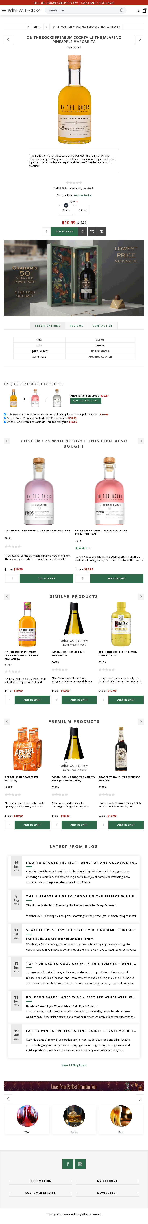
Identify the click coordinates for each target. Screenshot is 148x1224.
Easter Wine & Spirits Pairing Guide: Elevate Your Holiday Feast (81, 1031)
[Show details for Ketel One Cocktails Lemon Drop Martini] (74, 624)
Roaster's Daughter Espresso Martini (72, 778)
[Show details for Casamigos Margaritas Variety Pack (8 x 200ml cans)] (27, 749)
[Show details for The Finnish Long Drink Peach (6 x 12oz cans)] (121, 749)
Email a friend (101, 231)
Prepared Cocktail (100, 356)
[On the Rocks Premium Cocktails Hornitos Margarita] (109, 491)
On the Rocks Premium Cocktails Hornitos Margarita (105, 532)
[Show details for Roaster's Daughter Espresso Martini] (74, 749)
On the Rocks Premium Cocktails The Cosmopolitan (31, 532)
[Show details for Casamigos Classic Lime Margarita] (27, 624)
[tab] (47, 326)
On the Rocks (82, 195)
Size (73, 201)
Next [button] (141, 597)
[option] (39, 520)
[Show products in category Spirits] (74, 1116)
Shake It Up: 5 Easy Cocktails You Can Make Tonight (81, 930)
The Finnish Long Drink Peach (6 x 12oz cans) (121, 778)
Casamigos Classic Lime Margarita (21, 653)
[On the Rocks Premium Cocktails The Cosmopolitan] (39, 491)
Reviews (76, 325)
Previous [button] (7, 597)
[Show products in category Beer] (121, 1116)
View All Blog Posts (74, 1065)
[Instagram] (80, 1164)
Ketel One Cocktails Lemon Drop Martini (71, 653)
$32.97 (105, 395)
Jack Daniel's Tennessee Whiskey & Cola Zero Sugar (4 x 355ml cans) (121, 655)
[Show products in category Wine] (27, 1116)
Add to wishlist (82, 231)
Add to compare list (92, 231)
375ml (100, 339)
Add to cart (64, 231)
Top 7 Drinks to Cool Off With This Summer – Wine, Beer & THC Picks (81, 964)
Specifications (47, 325)
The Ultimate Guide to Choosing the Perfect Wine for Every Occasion (81, 896)
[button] (7, 441)
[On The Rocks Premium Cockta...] (139, 39)
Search (121, 10)
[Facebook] (67, 1164)
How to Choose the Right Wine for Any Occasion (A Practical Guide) (81, 863)
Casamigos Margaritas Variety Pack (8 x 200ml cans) (26, 778)
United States (100, 351)
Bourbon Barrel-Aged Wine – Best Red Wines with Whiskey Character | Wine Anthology (81, 997)
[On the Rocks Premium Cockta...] (8, 39)
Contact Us (103, 325)
